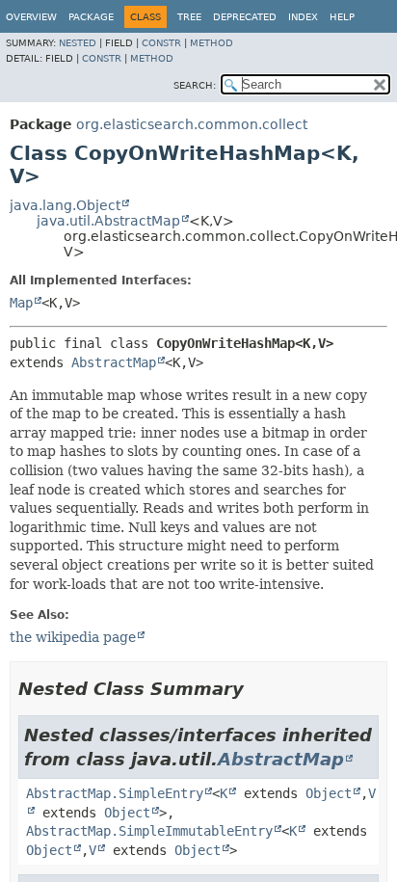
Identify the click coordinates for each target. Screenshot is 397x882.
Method (211, 43)
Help (342, 17)
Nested (77, 43)
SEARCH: (194, 85)
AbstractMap (113, 362)
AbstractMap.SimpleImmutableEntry (149, 831)
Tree (189, 17)
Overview (31, 17)
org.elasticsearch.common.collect (191, 124)
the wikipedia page (73, 637)
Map (21, 302)
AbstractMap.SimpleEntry (114, 793)
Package (91, 17)
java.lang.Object (65, 205)
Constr (161, 43)
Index (303, 17)
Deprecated (245, 17)
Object (328, 793)
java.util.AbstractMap (108, 220)
